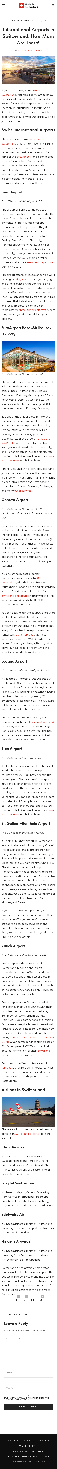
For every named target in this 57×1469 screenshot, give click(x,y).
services (6, 1067)
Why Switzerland (20, 21)
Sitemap (45, 1457)
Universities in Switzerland (22, 1457)
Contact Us (43, 1440)
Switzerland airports (26, 1133)
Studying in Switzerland (30, 50)
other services (22, 490)
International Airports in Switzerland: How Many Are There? (28, 36)
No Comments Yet (19, 1314)
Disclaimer (27, 1440)
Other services (25, 634)
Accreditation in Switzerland (28, 1451)
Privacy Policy (26, 1446)
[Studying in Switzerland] (28, 5)
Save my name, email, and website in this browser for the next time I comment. (26, 1399)
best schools (24, 156)
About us (13, 1440)
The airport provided (41, 722)
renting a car (20, 279)
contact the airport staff (31, 310)
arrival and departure (40, 262)
